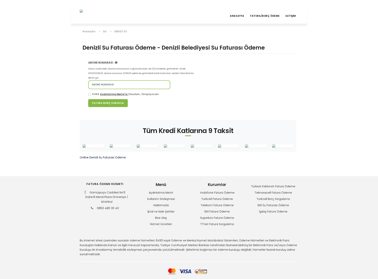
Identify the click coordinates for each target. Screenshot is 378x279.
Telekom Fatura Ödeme (217, 205)
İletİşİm (290, 16)
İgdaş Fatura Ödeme (273, 211)
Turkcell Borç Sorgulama (273, 199)
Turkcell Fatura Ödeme (217, 199)
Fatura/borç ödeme (265, 16)
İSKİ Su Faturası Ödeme (273, 205)
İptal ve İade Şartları (160, 211)
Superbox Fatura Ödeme (217, 218)
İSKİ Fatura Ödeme (217, 211)
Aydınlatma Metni (161, 193)
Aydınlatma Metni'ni (114, 94)
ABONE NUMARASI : (101, 63)
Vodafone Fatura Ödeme (217, 193)
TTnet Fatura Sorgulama (217, 224)
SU (105, 31)
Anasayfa (237, 16)
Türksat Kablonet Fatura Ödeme (273, 186)
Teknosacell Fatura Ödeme (273, 193)
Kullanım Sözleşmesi (161, 199)
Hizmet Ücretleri (161, 224)
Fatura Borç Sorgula (108, 103)
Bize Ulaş (161, 218)
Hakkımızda (161, 205)
